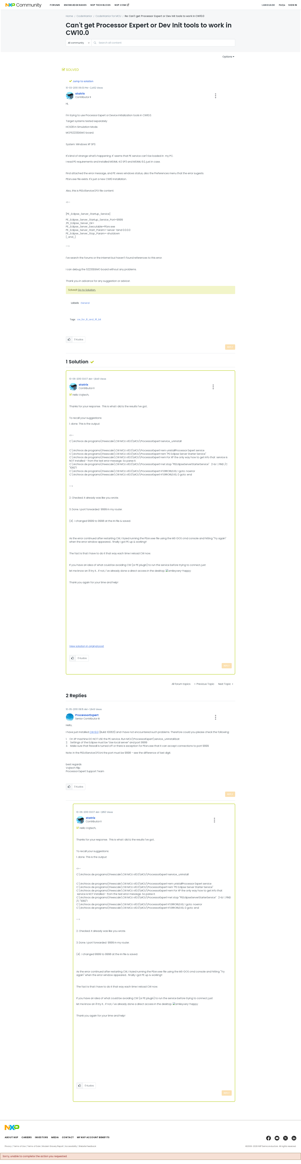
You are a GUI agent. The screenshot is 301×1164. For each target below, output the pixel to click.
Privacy (8, 1146)
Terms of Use (19, 1146)
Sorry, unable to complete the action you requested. (35, 1156)
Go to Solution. (87, 290)
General (85, 303)
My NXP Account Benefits (93, 1137)
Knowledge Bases (75, 5)
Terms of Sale (33, 1146)
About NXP (11, 1137)
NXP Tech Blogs (100, 5)
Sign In (292, 5)
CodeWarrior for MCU (108, 16)
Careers (26, 1137)
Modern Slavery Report (52, 1146)
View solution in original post (86, 646)
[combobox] (163, 42)
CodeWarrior (84, 16)
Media (55, 1137)
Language (268, 5)
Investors (41, 1137)
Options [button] (227, 56)
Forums (55, 5)
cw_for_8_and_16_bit (89, 319)
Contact (68, 1137)
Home (69, 16)
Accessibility (71, 1146)
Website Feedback (87, 1146)
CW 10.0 (94, 732)
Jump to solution (83, 81)
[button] (215, 96)
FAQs (282, 5)
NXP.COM (120, 5)
